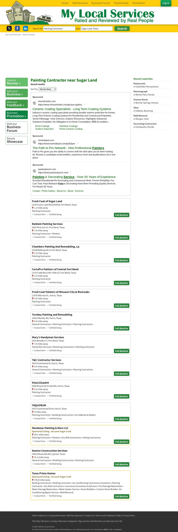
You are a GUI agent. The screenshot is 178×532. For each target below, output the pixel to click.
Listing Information (57, 515)
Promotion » (16, 114)
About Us (43, 515)
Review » (14, 82)
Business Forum (14, 127)
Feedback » (15, 103)
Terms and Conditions (105, 515)
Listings (53, 521)
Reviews (45, 521)
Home (35, 515)
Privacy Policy (129, 515)
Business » (15, 93)
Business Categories (68, 521)
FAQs (119, 515)
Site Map (36, 521)
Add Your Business (75, 515)
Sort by (34, 89)
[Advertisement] (89, 56)
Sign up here (84, 521)
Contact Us (89, 515)
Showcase (15, 140)
